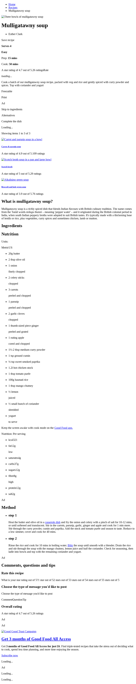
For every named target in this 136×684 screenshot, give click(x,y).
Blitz (70, 545)
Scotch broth (6, 167)
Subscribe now (9, 655)
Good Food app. (63, 427)
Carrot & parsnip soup (11, 146)
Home (11, 4)
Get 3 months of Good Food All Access (36, 639)
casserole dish (52, 522)
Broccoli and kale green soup (13, 187)
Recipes (12, 7)
